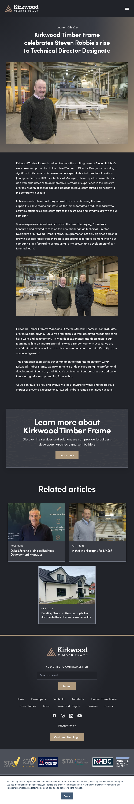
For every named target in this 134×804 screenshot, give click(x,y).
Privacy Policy (67, 725)
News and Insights (68, 706)
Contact (109, 706)
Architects (78, 699)
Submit (67, 686)
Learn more (67, 455)
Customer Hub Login (67, 737)
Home (20, 699)
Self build (59, 699)
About (46, 706)
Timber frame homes (104, 699)
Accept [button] (67, 795)
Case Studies (28, 706)
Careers (92, 706)
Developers (38, 699)
